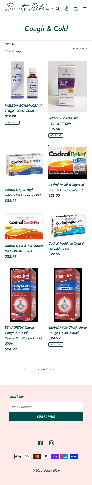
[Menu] (84, 8)
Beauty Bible (52, 470)
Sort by (9, 44)
